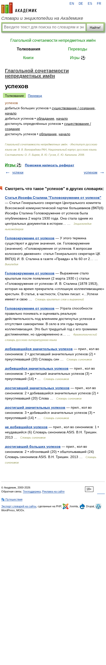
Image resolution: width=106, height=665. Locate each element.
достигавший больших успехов (33, 446)
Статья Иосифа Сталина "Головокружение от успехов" (53, 198)
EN (72, 3)
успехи (17, 172)
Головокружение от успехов (29, 238)
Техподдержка (32, 491)
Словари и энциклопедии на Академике (42, 18)
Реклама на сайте (53, 491)
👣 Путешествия (11, 499)
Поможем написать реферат (49, 165)
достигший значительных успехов (35, 407)
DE (81, 3)
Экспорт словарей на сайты (18, 506)
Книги (28, 58)
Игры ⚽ (78, 58)
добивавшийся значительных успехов (39, 349)
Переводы (77, 49)
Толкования (28, 49)
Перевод (35, 96)
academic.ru (19, 7)
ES (90, 3)
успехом (90, 172)
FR (99, 3)
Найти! (95, 27)
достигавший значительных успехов (37, 388)
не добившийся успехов (26, 427)
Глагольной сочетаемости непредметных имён (53, 40)
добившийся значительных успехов (37, 368)
